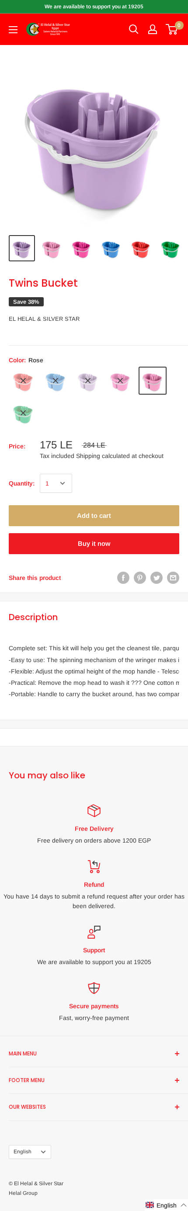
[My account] (152, 29)
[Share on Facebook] (123, 578)
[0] (172, 29)
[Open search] (134, 29)
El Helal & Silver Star (44, 319)
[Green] (23, 413)
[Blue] (56, 381)
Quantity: (22, 483)
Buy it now (94, 543)
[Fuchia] (120, 381)
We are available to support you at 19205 (94, 6)
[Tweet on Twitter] (156, 578)
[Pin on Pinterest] (140, 578)
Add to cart (94, 515)
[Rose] (153, 381)
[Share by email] (173, 578)
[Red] (23, 381)
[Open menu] (13, 29)
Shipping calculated (103, 455)
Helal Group (23, 1193)
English (22, 1152)
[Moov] (88, 381)
